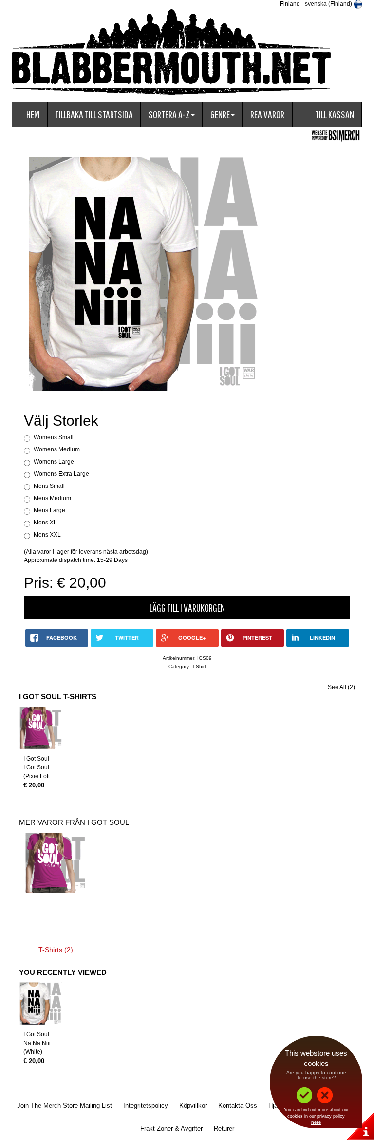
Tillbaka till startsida (94, 114)
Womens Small (54, 437)
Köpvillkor (193, 1105)
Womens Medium (57, 449)
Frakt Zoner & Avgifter (171, 1128)
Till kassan (334, 114)
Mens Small (49, 486)
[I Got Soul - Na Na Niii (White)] (41, 1004)
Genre (220, 114)
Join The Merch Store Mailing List (64, 1105)
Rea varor (267, 114)
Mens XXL (47, 534)
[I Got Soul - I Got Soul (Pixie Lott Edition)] (41, 728)
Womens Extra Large (61, 473)
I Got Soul (36, 758)
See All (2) (341, 687)
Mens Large (49, 510)
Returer (224, 1128)
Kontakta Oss (237, 1105)
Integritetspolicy (145, 1105)
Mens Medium (52, 498)
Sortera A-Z (169, 114)
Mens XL (45, 522)
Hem (32, 114)
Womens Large (54, 461)
